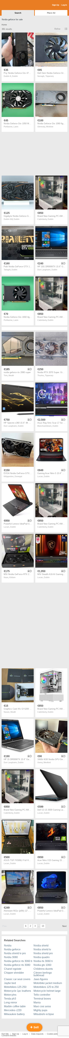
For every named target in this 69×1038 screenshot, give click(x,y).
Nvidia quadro (42, 957)
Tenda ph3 (10, 998)
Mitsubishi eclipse (44, 1014)
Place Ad (51, 13)
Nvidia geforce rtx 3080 (17, 965)
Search (18, 13)
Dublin (15, 76)
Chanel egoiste (12, 968)
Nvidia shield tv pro (15, 953)
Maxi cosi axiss (42, 1006)
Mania (37, 1002)
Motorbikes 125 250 (15, 987)
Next (64, 926)
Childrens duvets (43, 968)
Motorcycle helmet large (47, 990)
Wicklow (49, 127)
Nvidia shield (41, 945)
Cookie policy (53, 1034)
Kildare (12, 577)
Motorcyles (10, 994)
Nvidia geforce (12, 949)
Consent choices (9, 1035)
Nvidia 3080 (11, 957)
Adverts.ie (14, 5)
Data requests (37, 1034)
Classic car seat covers (17, 979)
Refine (57, 29)
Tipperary (49, 76)
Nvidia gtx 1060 (42, 965)
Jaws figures (41, 979)
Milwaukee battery (14, 1014)
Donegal (18, 476)
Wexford (47, 762)
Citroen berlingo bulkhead (43, 974)
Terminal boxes (42, 998)
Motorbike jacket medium (48, 983)
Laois (15, 127)
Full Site (5, 1034)
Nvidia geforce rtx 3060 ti (18, 961)
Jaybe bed (10, 983)
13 (43, 926)
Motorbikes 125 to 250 (46, 987)
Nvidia (7, 945)
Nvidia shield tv (42, 949)
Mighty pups (40, 1010)
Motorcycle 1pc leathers (17, 990)
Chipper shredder (14, 972)
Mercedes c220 (13, 1010)
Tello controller (42, 994)
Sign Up (55, 5)
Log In (64, 5)
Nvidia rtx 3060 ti (43, 961)
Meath (11, 375)
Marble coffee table (15, 1006)
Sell (36, 1027)
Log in (25, 1034)
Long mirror (10, 1002)
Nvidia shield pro (43, 953)
